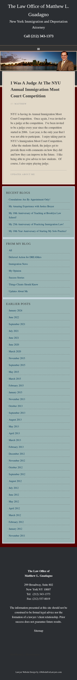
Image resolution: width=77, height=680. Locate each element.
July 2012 (14, 487)
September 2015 (17, 365)
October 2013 (16, 406)
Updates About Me (23, 174)
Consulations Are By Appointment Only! (29, 199)
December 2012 (17, 453)
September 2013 (17, 412)
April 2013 (14, 433)
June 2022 (14, 317)
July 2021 (14, 331)
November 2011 (17, 535)
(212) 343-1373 (42, 36)
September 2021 (17, 324)
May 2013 (14, 426)
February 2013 (16, 447)
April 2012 (14, 508)
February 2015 (16, 385)
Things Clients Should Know (23, 284)
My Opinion (15, 270)
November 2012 (17, 460)
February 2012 (16, 522)
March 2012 (15, 515)
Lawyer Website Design (26, 671)
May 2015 (14, 371)
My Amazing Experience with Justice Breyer (31, 206)
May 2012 (14, 501)
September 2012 (17, 474)
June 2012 (14, 494)
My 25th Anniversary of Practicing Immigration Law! (36, 224)
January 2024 (15, 310)
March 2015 (15, 378)
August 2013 (15, 419)
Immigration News (18, 264)
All (10, 250)
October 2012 (16, 467)
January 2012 (15, 528)
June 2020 (14, 344)
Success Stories (16, 277)
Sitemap (38, 630)
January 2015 (15, 392)
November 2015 (17, 358)
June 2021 (14, 337)
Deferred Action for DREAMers (25, 257)
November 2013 (17, 399)
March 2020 (15, 351)
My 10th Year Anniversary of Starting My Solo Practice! (38, 231)
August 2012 (15, 481)
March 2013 (15, 440)
